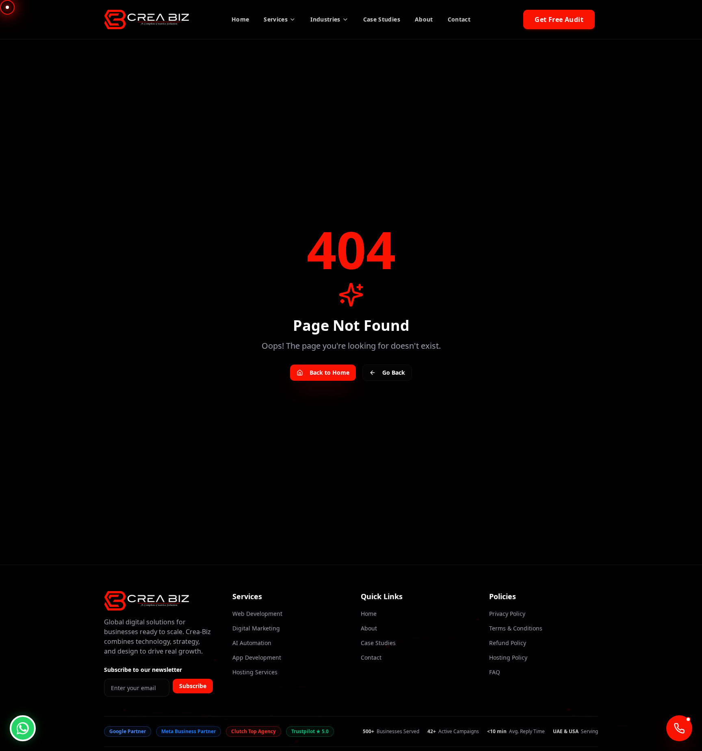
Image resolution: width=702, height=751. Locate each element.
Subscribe (192, 686)
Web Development (257, 613)
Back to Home (329, 372)
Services (276, 19)
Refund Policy (507, 643)
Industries (325, 19)
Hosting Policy (508, 657)
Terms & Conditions (515, 628)
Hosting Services (254, 672)
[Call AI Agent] (679, 728)
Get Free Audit (559, 19)
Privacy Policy (507, 613)
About (424, 19)
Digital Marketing (256, 628)
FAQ (494, 672)
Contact (459, 19)
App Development (256, 657)
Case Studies (381, 19)
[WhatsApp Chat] (23, 728)
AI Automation (251, 643)
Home (240, 19)
